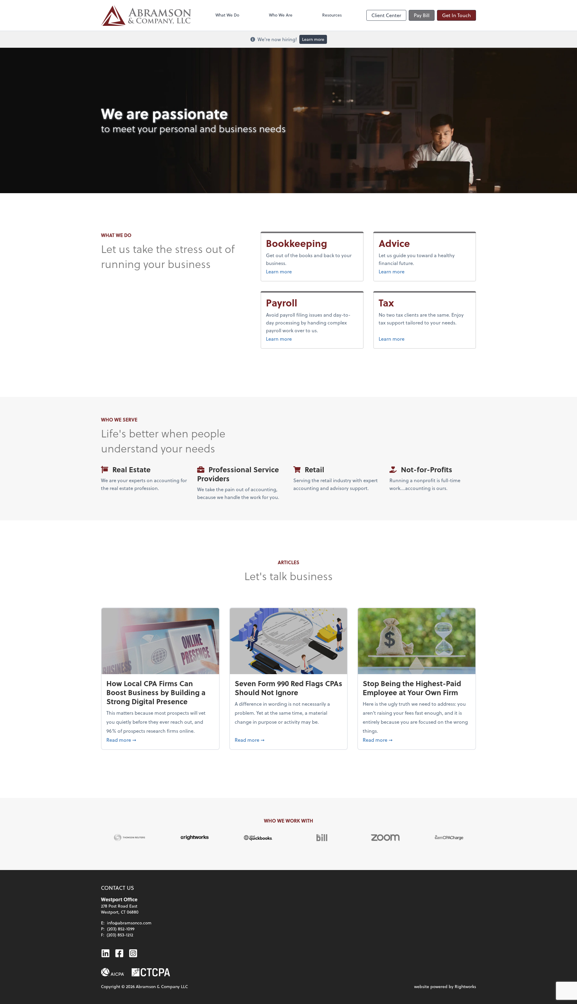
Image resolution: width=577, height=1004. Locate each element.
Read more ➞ (160, 739)
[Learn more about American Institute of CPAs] (112, 972)
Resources (332, 15)
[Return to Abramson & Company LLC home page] (146, 15)
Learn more (313, 39)
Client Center (386, 15)
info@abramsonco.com (129, 923)
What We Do (227, 15)
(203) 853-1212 (120, 935)
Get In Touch (456, 15)
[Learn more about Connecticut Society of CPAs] (151, 972)
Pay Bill (421, 15)
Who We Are (280, 15)
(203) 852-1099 (120, 929)
